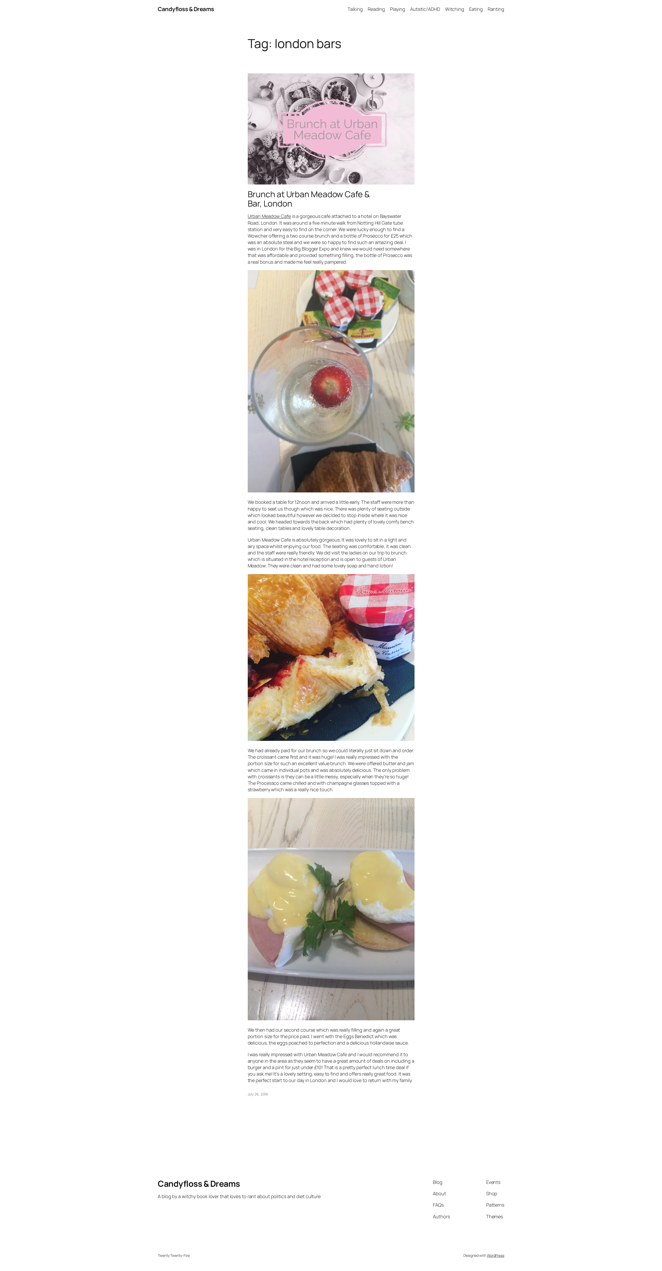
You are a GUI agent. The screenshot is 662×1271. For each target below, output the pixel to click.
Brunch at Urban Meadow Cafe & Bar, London (309, 198)
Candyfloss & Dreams (186, 9)
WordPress (495, 1255)
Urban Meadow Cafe (269, 216)
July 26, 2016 (258, 1094)
